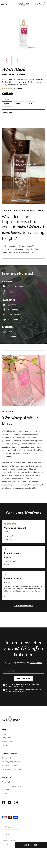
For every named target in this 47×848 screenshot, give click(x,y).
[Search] (7, 3)
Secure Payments (9, 766)
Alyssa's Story (8, 782)
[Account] (35, 3)
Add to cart (30, 845)
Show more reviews (23, 605)
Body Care (6, 738)
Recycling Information (11, 769)
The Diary (6, 790)
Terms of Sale (8, 758)
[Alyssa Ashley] (23, 3)
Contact (5, 793)
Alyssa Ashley (12, 840)
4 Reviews (17, 88)
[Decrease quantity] (2, 845)
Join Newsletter (23, 678)
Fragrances (7, 734)
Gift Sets (5, 745)
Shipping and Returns (11, 762)
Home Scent (7, 741)
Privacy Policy (36, 663)
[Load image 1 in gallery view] (23, 31)
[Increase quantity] (12, 845)
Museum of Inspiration (11, 786)
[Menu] (2, 3)
